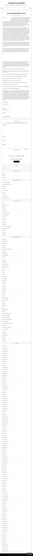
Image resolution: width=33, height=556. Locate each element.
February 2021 (5, 416)
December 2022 (5, 402)
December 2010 (5, 544)
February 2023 (5, 398)
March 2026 (4, 345)
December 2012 (5, 523)
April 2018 (4, 470)
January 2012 (4, 527)
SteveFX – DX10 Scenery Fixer (7, 327)
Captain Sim (4, 251)
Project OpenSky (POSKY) (6, 315)
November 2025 (5, 353)
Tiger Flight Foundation (6, 228)
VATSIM (4, 230)
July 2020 (4, 427)
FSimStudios (4, 280)
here (25, 63)
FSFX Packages (5, 278)
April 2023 (4, 394)
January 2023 (4, 400)
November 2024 (5, 369)
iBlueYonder (4, 186)
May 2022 (4, 414)
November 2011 (5, 529)
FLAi (3, 258)
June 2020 (4, 429)
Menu (30, 8)
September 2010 (5, 550)
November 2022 (5, 404)
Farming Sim (8, 116)
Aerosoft (4, 247)
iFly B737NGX (5, 288)
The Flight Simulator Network (7, 226)
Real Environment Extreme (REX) (7, 319)
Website (4, 144)
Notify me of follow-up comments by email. (16, 156)
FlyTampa (4, 268)
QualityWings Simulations (6, 317)
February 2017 (5, 492)
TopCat (4, 331)
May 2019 (4, 453)
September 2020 (5, 423)
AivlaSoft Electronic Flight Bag (7, 249)
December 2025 (5, 351)
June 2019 (4, 451)
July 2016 (4, 501)
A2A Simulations (5, 241)
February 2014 (5, 521)
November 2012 (5, 525)
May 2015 (4, 517)
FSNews (4, 175)
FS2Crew (4, 272)
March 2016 (4, 509)
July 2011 (4, 533)
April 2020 (4, 433)
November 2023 (5, 388)
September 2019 (5, 445)
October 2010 (5, 548)
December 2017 (5, 476)
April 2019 (4, 455)
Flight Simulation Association (7, 184)
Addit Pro (4, 245)
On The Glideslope (5, 190)
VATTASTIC (4, 232)
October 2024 (5, 371)
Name (4, 136)
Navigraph (4, 303)
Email (4, 140)
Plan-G (4, 307)
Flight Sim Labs (5, 262)
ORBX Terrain (5, 305)
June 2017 (4, 484)
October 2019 (5, 443)
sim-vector (4, 220)
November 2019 (5, 441)
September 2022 (5, 408)
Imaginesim (4, 290)
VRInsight (4, 338)
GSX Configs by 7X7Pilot (6, 212)
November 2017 (5, 478)
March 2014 (4, 519)
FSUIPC (4, 284)
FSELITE (4, 173)
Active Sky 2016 (5, 243)
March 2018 (4, 472)
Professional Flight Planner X (7, 313)
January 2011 (4, 542)
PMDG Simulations (5, 309)
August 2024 (4, 375)
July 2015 (4, 513)
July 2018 (4, 464)
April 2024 (4, 382)
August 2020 (4, 425)
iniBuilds (4, 216)
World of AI (4, 340)
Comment (5, 124)
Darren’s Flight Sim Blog (6, 182)
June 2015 (4, 515)
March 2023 (4, 396)
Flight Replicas (5, 260)
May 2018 (4, 468)
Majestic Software (5, 299)
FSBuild (4, 274)
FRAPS (3, 270)
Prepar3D (4, 311)
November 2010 (5, 546)
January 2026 (4, 349)
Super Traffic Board (5, 329)
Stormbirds (4, 194)
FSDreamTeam (5, 276)
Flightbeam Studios (5, 264)
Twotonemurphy (5, 196)
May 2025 (4, 365)
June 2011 (4, 535)
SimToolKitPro (5, 224)
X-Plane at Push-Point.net (6, 198)
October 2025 (5, 355)
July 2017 (4, 482)
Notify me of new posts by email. (16, 159)
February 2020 (5, 437)
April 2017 (4, 488)
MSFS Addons (5, 188)
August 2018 (4, 462)
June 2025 (4, 363)
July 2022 (4, 412)
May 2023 (4, 392)
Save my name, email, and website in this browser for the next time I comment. (14, 148)
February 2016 (5, 511)
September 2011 (5, 531)
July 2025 (4, 361)
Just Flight (4, 292)
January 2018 (4, 474)
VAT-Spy (4, 336)
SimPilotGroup (5, 222)
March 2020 (4, 435)
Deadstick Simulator (5, 205)
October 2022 (5, 406)
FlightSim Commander (6, 266)
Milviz (3, 301)
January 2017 (4, 494)
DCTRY (3, 203)
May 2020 (4, 431)
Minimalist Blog (19, 554)
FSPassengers (5, 282)
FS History (4, 207)
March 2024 (4, 384)
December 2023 (5, 386)
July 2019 (4, 449)
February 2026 (5, 347)
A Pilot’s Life (4, 239)
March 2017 (4, 490)
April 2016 (4, 507)
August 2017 (4, 480)
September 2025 (5, 357)
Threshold (4, 177)
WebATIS (4, 234)
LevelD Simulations (5, 297)
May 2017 (4, 486)
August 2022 (4, 410)
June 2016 (4, 503)
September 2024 (5, 373)
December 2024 (5, 367)
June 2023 (4, 390)
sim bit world (4, 218)
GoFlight (4, 286)
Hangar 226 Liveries (5, 214)
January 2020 (4, 439)
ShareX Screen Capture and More (7, 323)
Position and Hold (16, 3)
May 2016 (4, 505)
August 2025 (4, 359)
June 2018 (4, 466)
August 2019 (4, 447)
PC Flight (4, 192)
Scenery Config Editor (6, 321)
